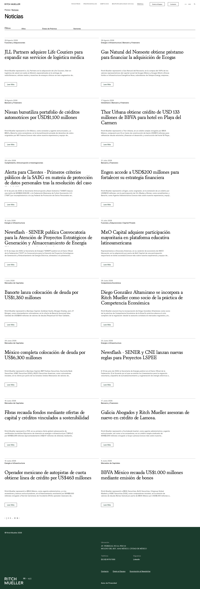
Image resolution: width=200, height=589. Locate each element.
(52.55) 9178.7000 (108, 559)
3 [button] (10, 518)
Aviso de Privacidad (109, 583)
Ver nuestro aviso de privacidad (22, 571)
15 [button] (15, 518)
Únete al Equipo (157, 4)
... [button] (12, 518)
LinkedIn (136, 559)
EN (190, 4)
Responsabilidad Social (123, 4)
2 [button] (8, 518)
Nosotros (76, 4)
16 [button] (17, 518)
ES (186, 4)
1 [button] (6, 518)
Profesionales (90, 4)
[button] (19, 518)
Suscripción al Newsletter (140, 571)
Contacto (173, 4)
